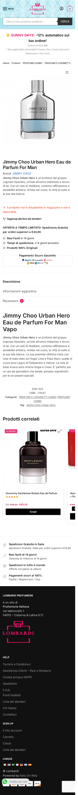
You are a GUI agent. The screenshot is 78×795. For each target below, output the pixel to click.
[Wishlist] (59, 432)
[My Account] (61, 8)
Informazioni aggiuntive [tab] (19, 291)
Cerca (65, 21)
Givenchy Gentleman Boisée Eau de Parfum (31, 493)
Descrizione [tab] (11, 281)
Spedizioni (10, 683)
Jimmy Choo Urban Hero (40, 405)
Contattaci (10, 714)
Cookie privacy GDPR (17, 677)
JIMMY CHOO (21, 173)
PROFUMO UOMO (32, 63)
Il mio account (12, 730)
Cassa (7, 743)
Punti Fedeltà (11, 695)
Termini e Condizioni (17, 664)
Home (6, 63)
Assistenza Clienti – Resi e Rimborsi (27, 670)
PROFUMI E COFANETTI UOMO (61, 63)
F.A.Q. (6, 690)
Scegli (33, 511)
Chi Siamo (9, 708)
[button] (67, 72)
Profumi (16, 63)
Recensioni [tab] (13, 301)
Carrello (8, 737)
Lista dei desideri (14, 701)
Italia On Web (28, 775)
